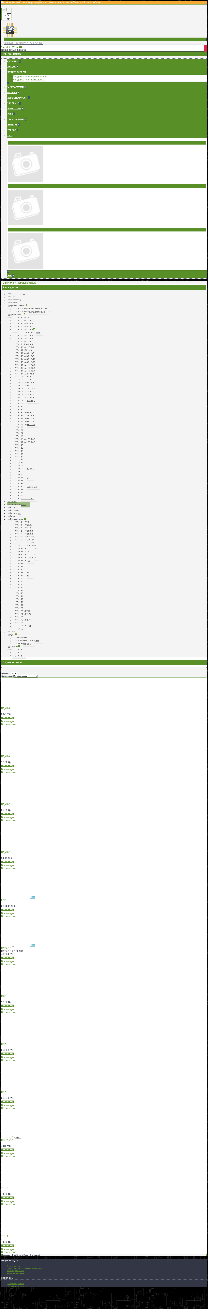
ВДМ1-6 (5, 804)
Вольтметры (16, 142)
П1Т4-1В (6, 948)
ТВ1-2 (4, 1188)
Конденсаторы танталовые (29, 79)
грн (9, 18)
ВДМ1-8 (5, 852)
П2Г (3, 996)
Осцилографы (17, 229)
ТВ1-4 (4, 1236)
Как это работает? (15, 1270)
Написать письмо (15, 1286)
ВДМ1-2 (5, 708)
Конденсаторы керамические (30, 76)
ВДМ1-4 (5, 756)
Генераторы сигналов (22, 186)
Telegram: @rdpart (15, 1283)
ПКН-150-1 (7, 1140)
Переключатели (27, 282)
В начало (8, 282)
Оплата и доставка (15, 1273)
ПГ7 (3, 1092)
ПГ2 (3, 1044)
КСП (3, 900)
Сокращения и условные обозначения (24, 1268)
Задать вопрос (13, 1266)
